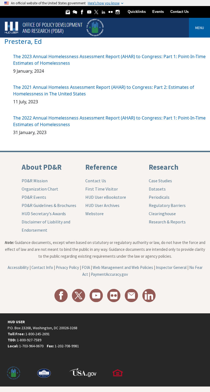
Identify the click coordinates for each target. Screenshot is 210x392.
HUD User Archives (102, 205)
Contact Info (42, 267)
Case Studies (160, 180)
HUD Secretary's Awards (44, 213)
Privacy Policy (67, 267)
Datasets (157, 189)
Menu (199, 27)
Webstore (94, 213)
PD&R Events (34, 197)
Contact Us (179, 12)
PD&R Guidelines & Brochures (49, 205)
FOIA (86, 267)
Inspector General (171, 267)
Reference (101, 167)
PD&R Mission (35, 180)
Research (164, 167)
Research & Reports (167, 222)
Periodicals (159, 197)
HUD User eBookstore (105, 197)
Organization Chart (40, 189)
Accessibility (18, 267)
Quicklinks (137, 12)
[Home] (54, 27)
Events (158, 12)
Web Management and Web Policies (123, 267)
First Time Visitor (101, 189)
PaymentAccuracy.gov (109, 274)
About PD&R (42, 167)
